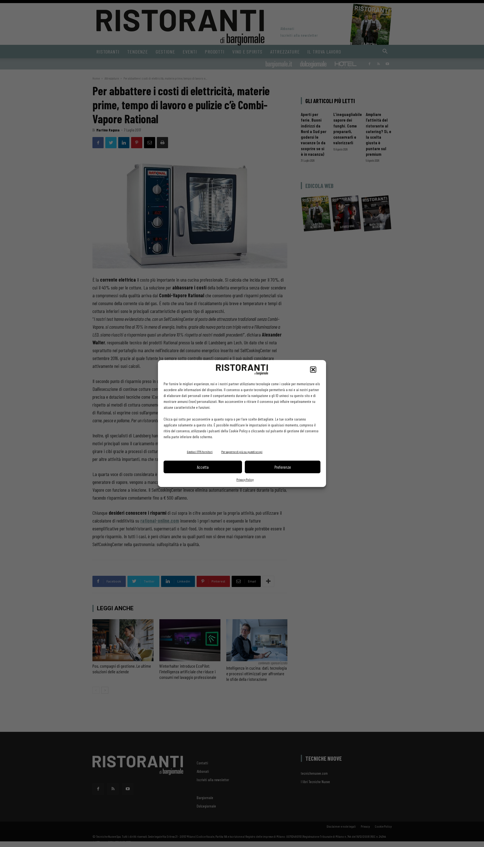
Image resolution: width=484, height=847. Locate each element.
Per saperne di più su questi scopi (241, 452)
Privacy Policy (244, 479)
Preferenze (282, 467)
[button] (313, 369)
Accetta (203, 467)
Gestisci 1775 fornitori (200, 452)
